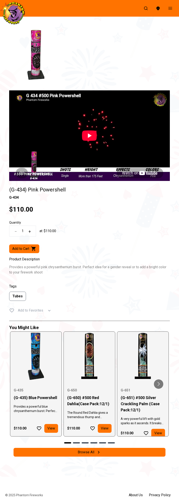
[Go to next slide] (158, 384)
